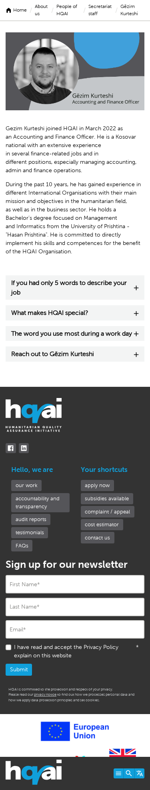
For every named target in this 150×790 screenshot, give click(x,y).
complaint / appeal (107, 512)
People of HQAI (66, 10)
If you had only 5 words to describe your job (69, 287)
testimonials (30, 532)
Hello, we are (32, 470)
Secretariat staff (100, 10)
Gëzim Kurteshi (129, 10)
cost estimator (102, 524)
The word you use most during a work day (71, 333)
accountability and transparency (38, 502)
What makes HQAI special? (49, 312)
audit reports (31, 519)
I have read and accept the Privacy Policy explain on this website (76, 651)
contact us (97, 538)
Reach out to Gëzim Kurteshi (52, 353)
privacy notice (45, 694)
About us (41, 10)
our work (27, 485)
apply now (97, 485)
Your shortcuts (104, 470)
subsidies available (107, 498)
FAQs (22, 546)
